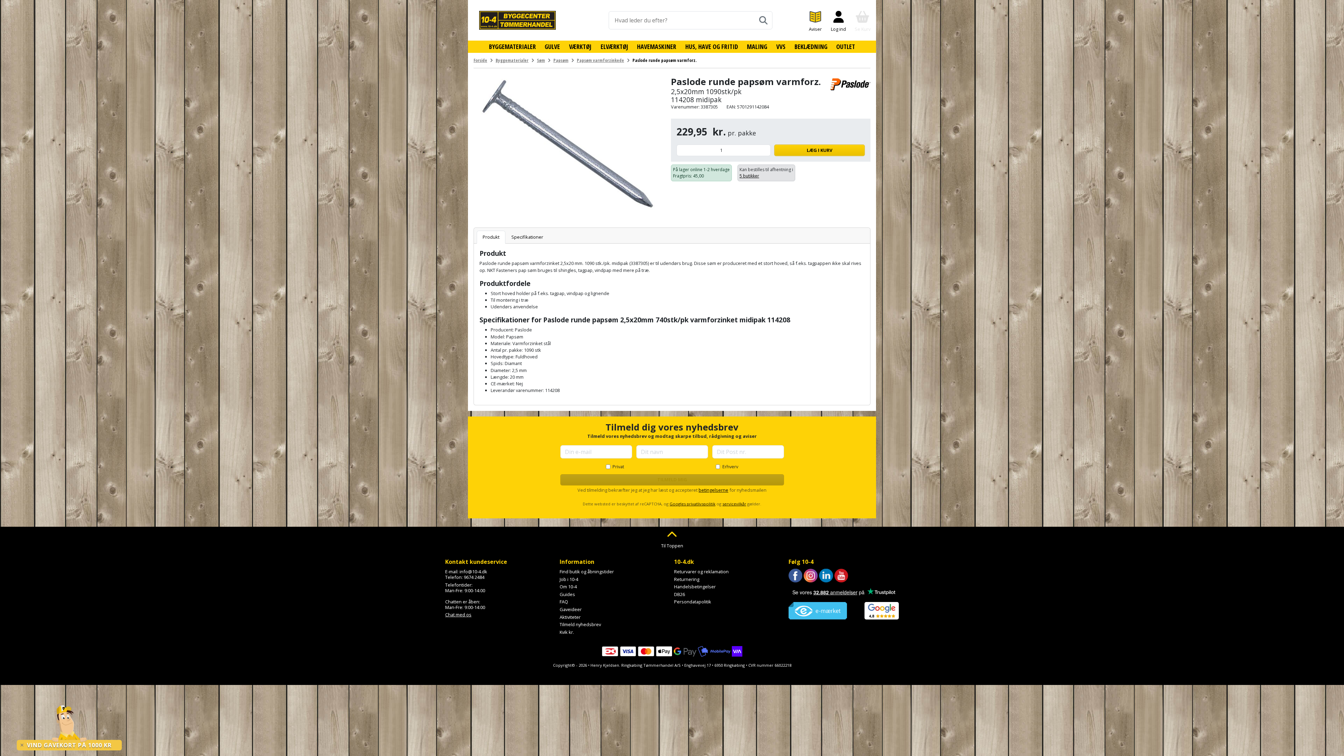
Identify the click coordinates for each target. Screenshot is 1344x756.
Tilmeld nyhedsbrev (580, 624)
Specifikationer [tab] (527, 237)
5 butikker (749, 176)
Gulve (552, 46)
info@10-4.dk (473, 571)
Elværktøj (614, 46)
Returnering (686, 579)
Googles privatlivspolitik (692, 503)
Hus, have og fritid (711, 46)
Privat (618, 466)
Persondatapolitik (692, 601)
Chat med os (458, 614)
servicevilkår (734, 503)
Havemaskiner (656, 46)
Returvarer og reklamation (701, 571)
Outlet (845, 46)
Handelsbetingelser (695, 586)
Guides (567, 594)
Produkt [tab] (491, 237)
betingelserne (713, 490)
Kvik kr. (567, 632)
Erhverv (730, 466)
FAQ (564, 601)
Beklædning (810, 46)
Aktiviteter (570, 617)
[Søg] (763, 20)
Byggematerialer (512, 46)
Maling (757, 46)
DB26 (679, 594)
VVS (780, 46)
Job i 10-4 (569, 579)
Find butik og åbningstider (587, 571)
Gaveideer (571, 609)
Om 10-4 (568, 586)
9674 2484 (474, 577)
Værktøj (580, 46)
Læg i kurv (819, 150)
